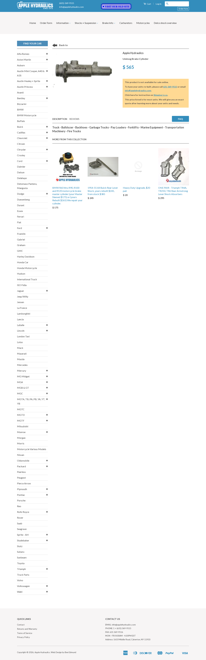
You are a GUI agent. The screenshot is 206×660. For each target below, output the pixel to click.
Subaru (20, 551)
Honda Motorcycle (27, 268)
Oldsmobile (23, 460)
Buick (20, 126)
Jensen (20, 302)
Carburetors (125, 22)
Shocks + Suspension (86, 22)
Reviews (74, 119)
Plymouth (22, 489)
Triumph (21, 568)
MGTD (21, 414)
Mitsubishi (22, 426)
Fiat (19, 222)
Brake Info (108, 22)
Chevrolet (22, 138)
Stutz (19, 546)
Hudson (21, 273)
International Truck (27, 279)
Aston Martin (24, 59)
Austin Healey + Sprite (28, 81)
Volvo (20, 580)
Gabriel (21, 239)
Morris (20, 443)
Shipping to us (161, 95)
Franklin (21, 233)
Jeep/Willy (22, 296)
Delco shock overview (165, 22)
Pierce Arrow (24, 483)
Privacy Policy (23, 637)
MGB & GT (23, 387)
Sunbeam (22, 557)
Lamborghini (23, 313)
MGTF (20, 420)
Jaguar (20, 290)
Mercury (21, 370)
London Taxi (23, 336)
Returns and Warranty (27, 629)
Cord (19, 161)
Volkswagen (23, 586)
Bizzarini (21, 103)
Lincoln (20, 330)
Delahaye (22, 178)
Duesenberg (23, 199)
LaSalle (20, 325)
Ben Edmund (70, 652)
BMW (20, 109)
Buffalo (21, 121)
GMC (20, 250)
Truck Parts (23, 574)
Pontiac (21, 494)
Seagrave (22, 528)
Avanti (20, 92)
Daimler (21, 166)
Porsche (21, 500)
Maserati (22, 353)
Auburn (21, 65)
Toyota (20, 563)
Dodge (20, 193)
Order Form (183, 9)
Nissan (20, 454)
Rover (20, 517)
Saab (19, 523)
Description (59, 119)
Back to (63, 45)
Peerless (21, 471)
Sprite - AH (23, 534)
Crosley (21, 155)
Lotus (20, 342)
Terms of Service (24, 633)
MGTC (20, 409)
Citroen (21, 143)
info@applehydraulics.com (71, 7)
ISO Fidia (22, 285)
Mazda (20, 359)
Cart (148, 4)
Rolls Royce (23, 511)
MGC (20, 393)
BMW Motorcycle (26, 115)
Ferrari (20, 216)
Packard (21, 466)
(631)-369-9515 (66, 3)
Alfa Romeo (23, 53)
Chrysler (21, 149)
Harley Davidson (25, 256)
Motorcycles (143, 22)
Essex (20, 210)
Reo (19, 506)
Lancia (20, 319)
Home (32, 22)
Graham (21, 245)
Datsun (20, 172)
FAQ (180, 118)
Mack (20, 347)
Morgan (21, 437)
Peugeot (21, 477)
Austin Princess (25, 86)
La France (22, 307)
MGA (20, 382)
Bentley (21, 98)
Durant (20, 205)
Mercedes (22, 364)
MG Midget (23, 376)
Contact (21, 624)
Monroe (21, 432)
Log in (158, 4)
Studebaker (23, 540)
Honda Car (22, 262)
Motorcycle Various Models (31, 449)
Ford (19, 228)
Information (62, 22)
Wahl (19, 591)
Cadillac (21, 132)
